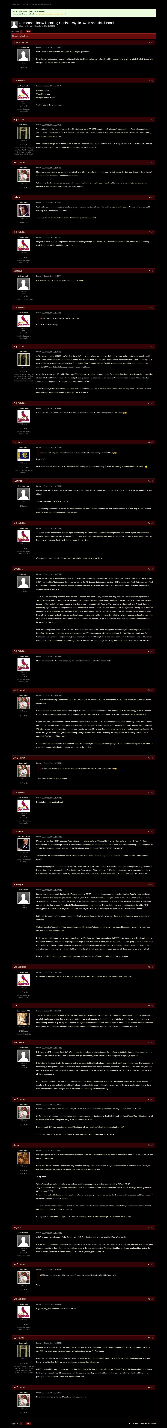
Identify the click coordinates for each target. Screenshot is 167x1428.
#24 (149, 1099)
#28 (149, 1299)
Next (29, 31)
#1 (150, 42)
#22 (149, 1006)
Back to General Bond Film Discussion (142, 1423)
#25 (149, 1145)
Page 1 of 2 (15, 31)
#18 (149, 793)
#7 (150, 271)
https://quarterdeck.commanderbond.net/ (52, 14)
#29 (149, 1338)
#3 (150, 119)
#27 (149, 1264)
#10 (149, 403)
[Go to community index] (14, 1)
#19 (149, 831)
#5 (150, 197)
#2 (150, 81)
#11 (149, 442)
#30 (149, 1387)
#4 (150, 162)
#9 (150, 346)
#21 (149, 967)
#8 (150, 308)
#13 (149, 523)
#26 (149, 1227)
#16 (149, 690)
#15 (149, 651)
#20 (149, 884)
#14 (149, 569)
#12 (149, 481)
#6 (150, 232)
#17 (149, 758)
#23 (149, 1042)
